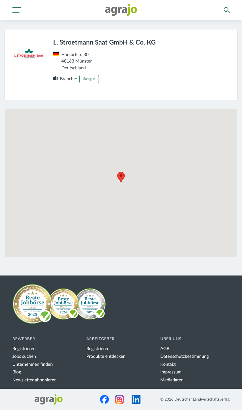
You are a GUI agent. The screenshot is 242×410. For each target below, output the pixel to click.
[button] (121, 177)
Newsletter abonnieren (34, 380)
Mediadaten (172, 380)
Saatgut (89, 79)
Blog (16, 372)
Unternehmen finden (32, 364)
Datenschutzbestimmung (184, 356)
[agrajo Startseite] (121, 10)
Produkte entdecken (106, 356)
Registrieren (24, 349)
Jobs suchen (24, 356)
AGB (164, 349)
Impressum (171, 372)
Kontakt (168, 364)
